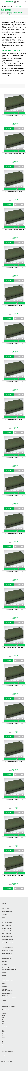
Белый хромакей (6, 925)
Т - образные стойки (7, 947)
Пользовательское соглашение (7, 994)
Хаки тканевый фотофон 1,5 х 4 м (13, 305)
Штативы (4, 961)
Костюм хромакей (7, 956)
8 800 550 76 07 (17, 2)
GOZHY (3, 1003)
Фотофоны (9, 6)
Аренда (4, 972)
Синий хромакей (6, 931)
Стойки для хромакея (7, 942)
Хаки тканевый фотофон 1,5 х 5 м (14, 381)
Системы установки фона (9, 945)
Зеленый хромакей (7, 922)
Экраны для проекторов (8, 1006)
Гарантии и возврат (7, 911)
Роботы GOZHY (6, 986)
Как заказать (5, 909)
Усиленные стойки (7, 953)
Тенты (3, 978)
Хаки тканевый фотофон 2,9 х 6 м (14, 723)
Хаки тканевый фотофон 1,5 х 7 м (14, 495)
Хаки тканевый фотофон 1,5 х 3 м (14, 267)
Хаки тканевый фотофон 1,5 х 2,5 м (14, 229)
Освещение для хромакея (9, 969)
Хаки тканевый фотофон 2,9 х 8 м (14, 799)
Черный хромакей (7, 928)
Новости (4, 983)
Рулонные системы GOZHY (9, 936)
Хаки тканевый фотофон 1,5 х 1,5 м (14, 153)
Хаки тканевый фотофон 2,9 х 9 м (14, 837)
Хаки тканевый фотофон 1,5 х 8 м (13, 533)
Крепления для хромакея (8, 967)
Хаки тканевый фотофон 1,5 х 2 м (13, 191)
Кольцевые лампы (7, 958)
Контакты (4, 920)
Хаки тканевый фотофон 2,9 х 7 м (13, 761)
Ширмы (4, 975)
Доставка (4, 914)
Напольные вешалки (7, 981)
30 (7, 14)
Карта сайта (3, 1056)
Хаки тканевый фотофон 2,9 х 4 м (14, 571)
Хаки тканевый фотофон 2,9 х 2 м (14, 343)
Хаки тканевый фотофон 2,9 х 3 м (14, 457)
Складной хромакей (7, 939)
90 (12, 14)
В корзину (9, 128)
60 (9, 14)
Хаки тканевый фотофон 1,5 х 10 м (13, 647)
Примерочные (5, 1009)
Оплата (3, 917)
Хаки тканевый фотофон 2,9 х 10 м (13, 875)
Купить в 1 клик (19, 128)
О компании (5, 906)
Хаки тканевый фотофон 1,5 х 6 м (13, 419)
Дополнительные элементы (9, 998)
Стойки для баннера (7, 950)
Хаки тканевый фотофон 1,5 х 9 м (14, 609)
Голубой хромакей (6, 933)
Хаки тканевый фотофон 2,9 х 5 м (14, 685)
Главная (4, 6)
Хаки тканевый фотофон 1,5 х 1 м (14, 115)
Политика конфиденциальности (8, 989)
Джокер (4, 1000)
